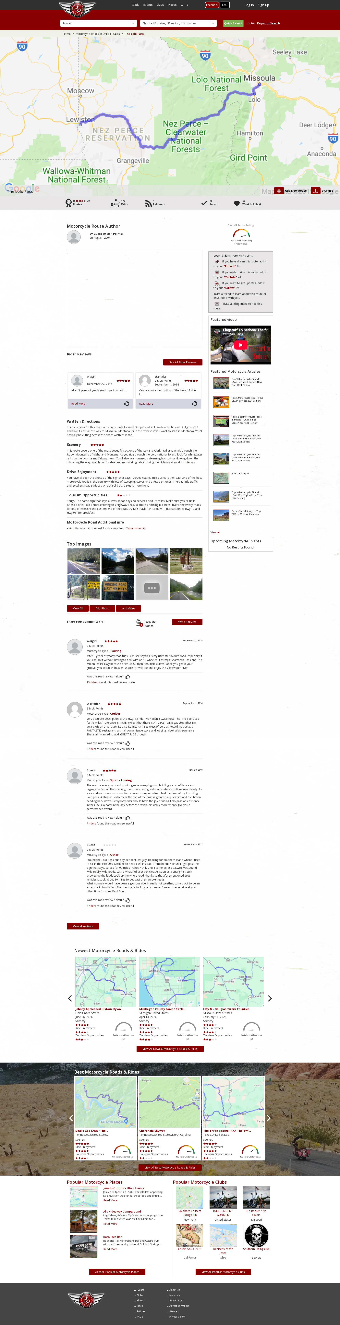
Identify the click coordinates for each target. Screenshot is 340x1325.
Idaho (79, 200)
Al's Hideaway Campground (122, 1211)
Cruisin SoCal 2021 (190, 1249)
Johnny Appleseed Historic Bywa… (99, 1009)
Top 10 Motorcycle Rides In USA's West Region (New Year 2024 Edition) (247, 495)
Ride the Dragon (240, 473)
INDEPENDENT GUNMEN (223, 1213)
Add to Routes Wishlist (217, 271)
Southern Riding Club (256, 1249)
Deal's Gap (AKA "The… (91, 1131)
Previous (70, 998)
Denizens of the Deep (223, 1251)
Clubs (140, 1295)
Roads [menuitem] (135, 4)
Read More (78, 403)
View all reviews (83, 926)
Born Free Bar (112, 1237)
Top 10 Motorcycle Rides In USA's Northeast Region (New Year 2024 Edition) (247, 381)
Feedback (212, 5)
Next (269, 998)
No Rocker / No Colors (256, 1213)
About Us (174, 1290)
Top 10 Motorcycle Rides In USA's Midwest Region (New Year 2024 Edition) (246, 457)
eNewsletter (176, 1300)
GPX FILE (327, 190)
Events (140, 1290)
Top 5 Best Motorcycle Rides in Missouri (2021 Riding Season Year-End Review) (246, 419)
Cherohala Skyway (152, 1131)
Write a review (187, 622)
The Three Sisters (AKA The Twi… (227, 1131)
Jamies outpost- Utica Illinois (123, 1188)
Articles (141, 1311)
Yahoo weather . (136, 528)
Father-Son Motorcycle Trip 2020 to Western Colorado (246, 513)
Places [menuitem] (172, 4)
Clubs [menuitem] (160, 4)
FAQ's (140, 1316)
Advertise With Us (179, 1306)
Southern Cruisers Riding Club (189, 1213)
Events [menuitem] (148, 4)
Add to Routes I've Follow (217, 282)
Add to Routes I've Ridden (217, 261)
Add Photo (102, 608)
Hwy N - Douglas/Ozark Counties (226, 1009)
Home (67, 34)
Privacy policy (177, 1316)
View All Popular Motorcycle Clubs (223, 1272)
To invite (217, 304)
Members (174, 1295)
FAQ (224, 5)
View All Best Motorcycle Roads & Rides (170, 1167)
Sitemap (173, 1311)
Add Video (128, 608)
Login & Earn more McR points (233, 255)
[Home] (86, 1293)
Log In (249, 5)
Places (140, 1300)
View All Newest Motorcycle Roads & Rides (170, 1049)
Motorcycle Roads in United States (98, 34)
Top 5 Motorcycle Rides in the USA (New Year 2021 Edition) (247, 399)
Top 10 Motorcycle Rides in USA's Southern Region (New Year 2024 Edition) (246, 438)
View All (215, 532)
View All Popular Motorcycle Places (117, 1272)
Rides (140, 1306)
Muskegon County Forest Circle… (162, 1009)
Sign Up (263, 5)
